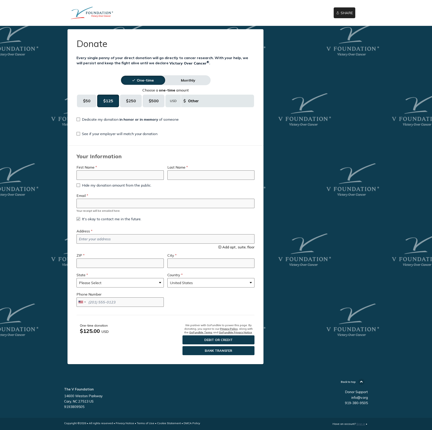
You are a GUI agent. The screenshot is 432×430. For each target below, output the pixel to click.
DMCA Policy (192, 423)
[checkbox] (127, 119)
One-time (145, 80)
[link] (107, 13)
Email (81, 195)
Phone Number (88, 294)
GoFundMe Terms (200, 332)
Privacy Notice (125, 423)
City (170, 255)
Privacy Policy (229, 328)
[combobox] (82, 302)
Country (173, 275)
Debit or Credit (218, 340)
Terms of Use (145, 423)
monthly (188, 80)
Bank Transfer (218, 351)
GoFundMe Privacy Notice (235, 332)
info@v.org (359, 397)
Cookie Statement (169, 423)
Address (83, 231)
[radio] (145, 80)
